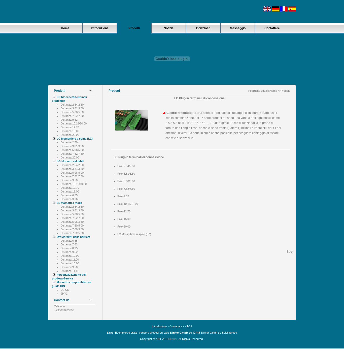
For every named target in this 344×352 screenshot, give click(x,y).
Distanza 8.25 (69, 248)
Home (65, 28)
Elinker (172, 338)
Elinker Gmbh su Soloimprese (218, 332)
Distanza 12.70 (70, 127)
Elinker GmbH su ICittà (185, 332)
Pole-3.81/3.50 (126, 173)
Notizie (169, 28)
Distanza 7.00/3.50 (72, 229)
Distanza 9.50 (69, 180)
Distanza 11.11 (70, 270)
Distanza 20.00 (70, 134)
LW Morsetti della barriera (73, 236)
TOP (189, 326)
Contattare (272, 28)
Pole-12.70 (123, 211)
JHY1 (64, 293)
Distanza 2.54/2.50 (72, 104)
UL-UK (65, 289)
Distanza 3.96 (69, 199)
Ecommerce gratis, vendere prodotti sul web (142, 332)
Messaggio (238, 28)
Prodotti (134, 28)
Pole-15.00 (123, 218)
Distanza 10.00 (70, 255)
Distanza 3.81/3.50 (72, 108)
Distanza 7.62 (69, 244)
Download (203, 28)
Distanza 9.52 (69, 119)
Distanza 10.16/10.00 (74, 123)
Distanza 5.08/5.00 (72, 112)
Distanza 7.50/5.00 (72, 225)
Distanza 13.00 (70, 263)
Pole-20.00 (123, 226)
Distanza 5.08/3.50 (72, 221)
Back (290, 251)
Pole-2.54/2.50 (126, 166)
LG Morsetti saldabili (70, 161)
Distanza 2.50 (69, 142)
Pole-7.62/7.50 (126, 188)
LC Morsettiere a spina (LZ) (75, 138)
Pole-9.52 (123, 196)
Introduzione (100, 28)
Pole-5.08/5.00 (126, 181)
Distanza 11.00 (70, 259)
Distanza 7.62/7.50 (72, 115)
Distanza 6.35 (69, 195)
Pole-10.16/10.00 (127, 203)
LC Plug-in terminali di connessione (139, 157)
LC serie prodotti (177, 113)
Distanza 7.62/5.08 (72, 233)
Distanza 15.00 (70, 131)
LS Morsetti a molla (69, 202)
